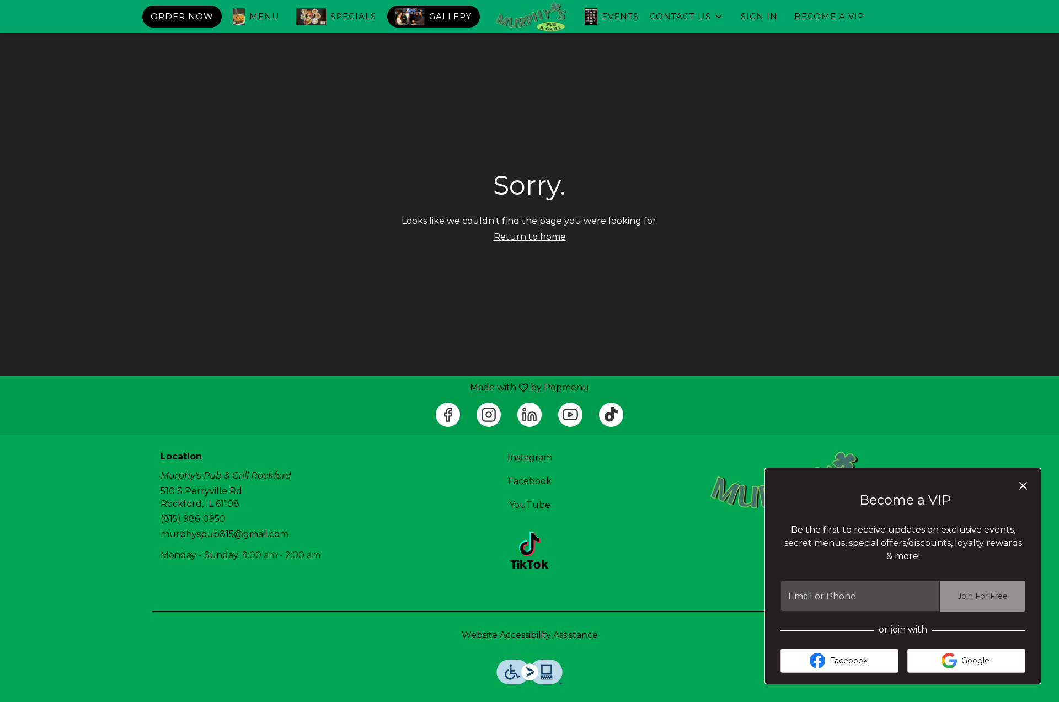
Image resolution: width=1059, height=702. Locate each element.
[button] (687, 17)
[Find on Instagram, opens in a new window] (489, 415)
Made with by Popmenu (298, 387)
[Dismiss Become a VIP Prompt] (1023, 486)
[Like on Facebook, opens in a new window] (448, 415)
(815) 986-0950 (193, 518)
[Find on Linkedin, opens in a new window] (529, 415)
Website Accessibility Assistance (530, 635)
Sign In (759, 16)
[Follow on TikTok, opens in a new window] (611, 415)
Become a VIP (829, 16)
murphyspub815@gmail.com (224, 534)
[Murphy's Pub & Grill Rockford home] (529, 17)
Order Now (182, 16)
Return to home (530, 237)
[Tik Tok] (529, 549)
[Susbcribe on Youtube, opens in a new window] (570, 415)
